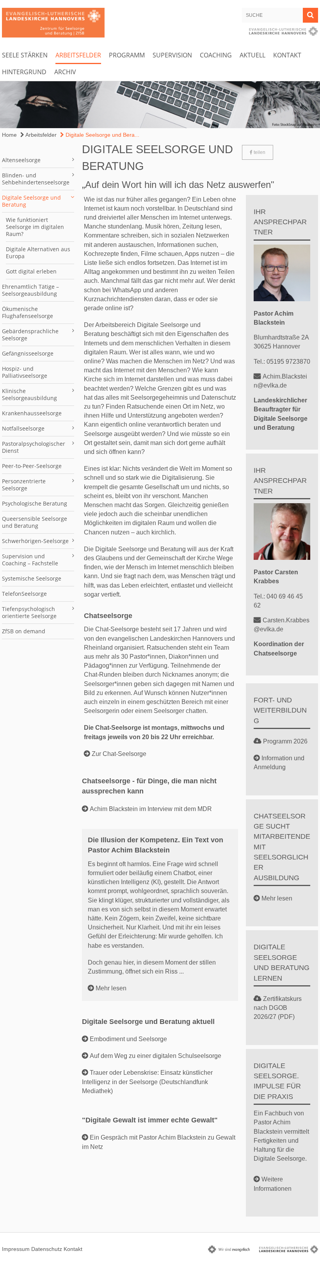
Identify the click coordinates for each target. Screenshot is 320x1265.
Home (9, 135)
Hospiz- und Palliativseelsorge (24, 372)
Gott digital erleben (31, 271)
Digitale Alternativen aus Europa (38, 252)
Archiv (65, 72)
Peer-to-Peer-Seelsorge (32, 466)
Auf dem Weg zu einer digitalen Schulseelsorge (155, 1055)
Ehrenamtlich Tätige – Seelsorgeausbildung (30, 290)
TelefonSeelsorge (24, 593)
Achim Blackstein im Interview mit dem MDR (151, 809)
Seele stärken (25, 55)
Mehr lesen (111, 988)
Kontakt (287, 55)
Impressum (16, 1249)
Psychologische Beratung (34, 503)
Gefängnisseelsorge (27, 353)
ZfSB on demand (23, 631)
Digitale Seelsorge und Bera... (101, 135)
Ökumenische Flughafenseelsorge (27, 312)
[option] (160, 104)
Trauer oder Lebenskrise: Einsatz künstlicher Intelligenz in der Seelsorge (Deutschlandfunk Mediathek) (147, 1081)
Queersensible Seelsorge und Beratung (34, 522)
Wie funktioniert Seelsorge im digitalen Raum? (35, 227)
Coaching (216, 55)
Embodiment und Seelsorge (128, 1039)
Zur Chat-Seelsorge (119, 753)
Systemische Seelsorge (31, 578)
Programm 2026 (285, 741)
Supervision (172, 55)
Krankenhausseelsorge (32, 413)
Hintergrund (24, 72)
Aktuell (252, 55)
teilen (258, 152)
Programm (127, 55)
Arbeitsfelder (78, 55)
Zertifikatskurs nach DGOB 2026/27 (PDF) (278, 1007)
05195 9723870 (288, 361)
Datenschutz (46, 1249)
